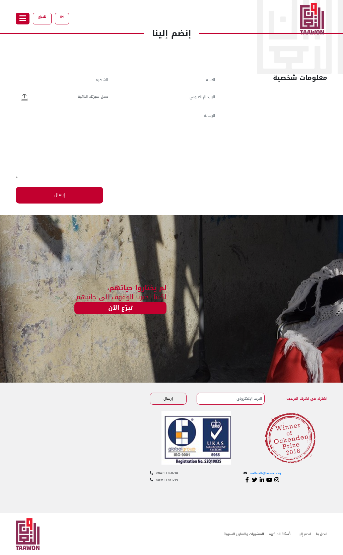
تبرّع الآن (120, 308)
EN (62, 16)
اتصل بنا (321, 534)
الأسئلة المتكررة (280, 534)
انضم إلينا (304, 534)
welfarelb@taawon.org (265, 473)
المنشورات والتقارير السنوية (244, 534)
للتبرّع (42, 16)
